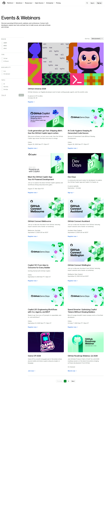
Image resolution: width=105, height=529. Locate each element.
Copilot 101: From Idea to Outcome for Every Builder (39, 266)
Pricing (58, 3)
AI (4, 84)
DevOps (6, 89)
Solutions (19, 3)
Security (6, 86)
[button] (59, 381)
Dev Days (72, 177)
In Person (6, 61)
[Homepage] (4, 3)
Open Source (39, 3)
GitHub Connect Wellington (79, 265)
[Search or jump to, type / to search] (87, 3)
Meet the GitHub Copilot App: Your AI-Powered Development (41, 178)
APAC (5, 48)
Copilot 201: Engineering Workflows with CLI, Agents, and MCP (42, 310)
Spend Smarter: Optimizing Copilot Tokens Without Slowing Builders (82, 310)
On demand (7, 74)
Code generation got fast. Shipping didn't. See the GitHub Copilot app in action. (45, 131)
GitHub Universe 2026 (37, 88)
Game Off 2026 (34, 356)
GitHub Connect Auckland (79, 221)
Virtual (5, 58)
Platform (10, 3)
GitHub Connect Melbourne (39, 221)
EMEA (5, 45)
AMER (5, 43)
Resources (28, 3)
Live (5, 71)
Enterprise (49, 3)
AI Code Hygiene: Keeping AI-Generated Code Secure (80, 131)
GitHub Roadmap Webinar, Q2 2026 (83, 356)
